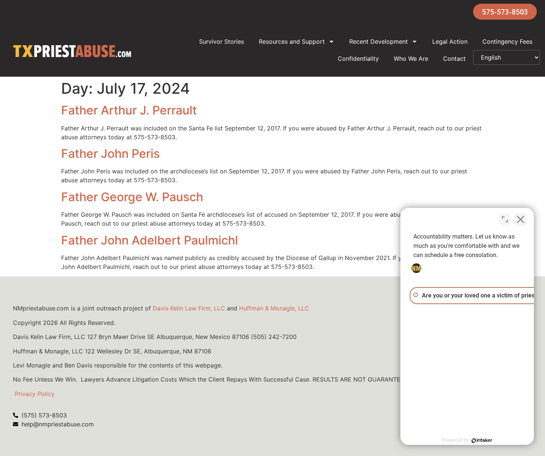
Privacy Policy (34, 393)
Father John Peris (110, 153)
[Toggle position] (505, 219)
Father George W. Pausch (132, 197)
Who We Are (411, 58)
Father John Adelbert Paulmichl (149, 240)
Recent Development (378, 41)
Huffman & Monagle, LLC (274, 308)
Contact (454, 58)
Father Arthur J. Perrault (129, 110)
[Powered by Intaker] (482, 440)
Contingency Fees (507, 41)
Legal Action (450, 41)
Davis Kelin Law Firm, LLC (189, 308)
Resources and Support (292, 41)
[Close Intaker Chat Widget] (520, 219)
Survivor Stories (221, 41)
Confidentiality (358, 58)
